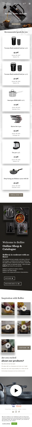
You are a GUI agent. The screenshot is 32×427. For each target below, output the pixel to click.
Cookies (20, 409)
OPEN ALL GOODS (14, 195)
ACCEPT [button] (14, 423)
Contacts (24, 409)
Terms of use (14, 409)
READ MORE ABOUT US (11, 283)
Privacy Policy (8, 409)
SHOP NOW (8, 278)
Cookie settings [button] (6, 423)
